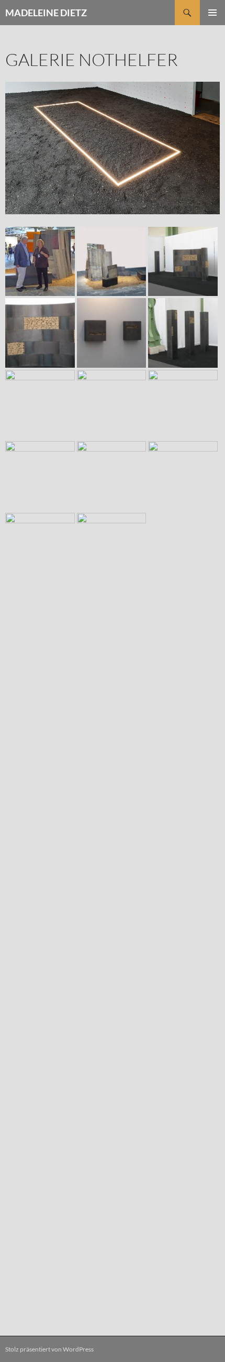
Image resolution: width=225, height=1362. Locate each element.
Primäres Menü (212, 12)
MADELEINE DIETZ (46, 12)
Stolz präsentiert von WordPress (49, 1349)
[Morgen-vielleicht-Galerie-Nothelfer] (112, 147)
